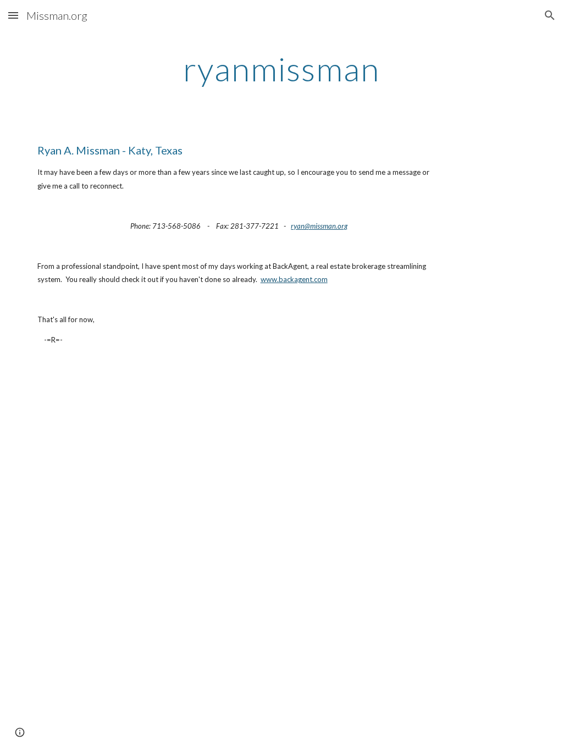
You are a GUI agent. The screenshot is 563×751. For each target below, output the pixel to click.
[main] (281, 68)
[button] (13, 15)
